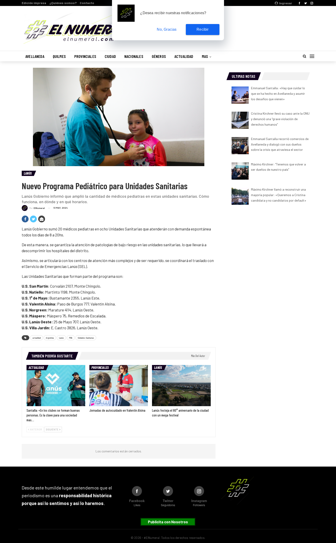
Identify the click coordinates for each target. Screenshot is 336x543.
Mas (205, 56)
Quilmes (59, 56)
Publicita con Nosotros (168, 521)
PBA (70, 337)
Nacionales (133, 56)
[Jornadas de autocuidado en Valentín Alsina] (118, 385)
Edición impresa (34, 3)
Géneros (159, 56)
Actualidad (183, 56)
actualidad (36, 337)
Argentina (50, 337)
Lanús (28, 173)
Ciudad (110, 56)
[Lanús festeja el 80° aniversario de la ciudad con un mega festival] (181, 385)
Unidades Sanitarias (86, 337)
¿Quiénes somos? (63, 3)
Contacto (87, 3)
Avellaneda (34, 56)
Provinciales (85, 56)
